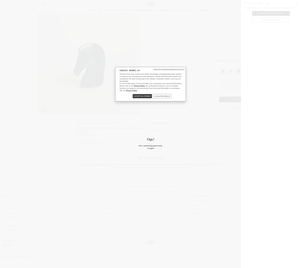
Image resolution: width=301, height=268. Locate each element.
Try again (150, 148)
